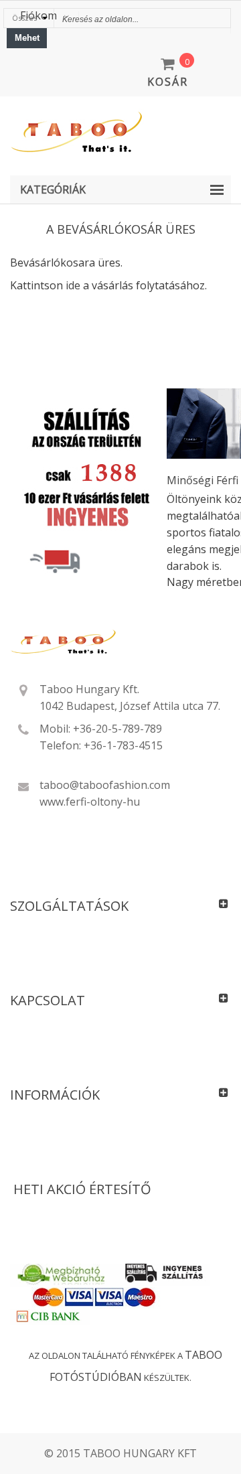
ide (73, 285)
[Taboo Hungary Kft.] (120, 132)
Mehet (27, 38)
